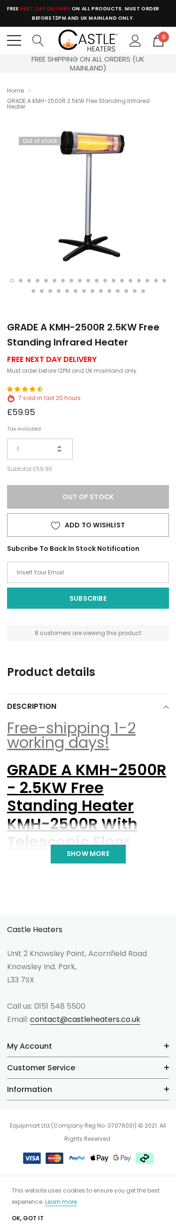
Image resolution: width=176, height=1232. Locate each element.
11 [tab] (97, 280)
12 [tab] (105, 280)
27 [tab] (92, 291)
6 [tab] (54, 280)
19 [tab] (164, 280)
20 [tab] (33, 291)
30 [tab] (118, 291)
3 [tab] (29, 280)
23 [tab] (59, 291)
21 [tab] (42, 291)
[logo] (88, 40)
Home (15, 90)
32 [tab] (135, 291)
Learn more (61, 1202)
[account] (135, 40)
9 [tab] (80, 280)
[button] (25, 389)
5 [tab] (46, 280)
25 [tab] (75, 291)
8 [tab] (71, 280)
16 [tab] (139, 280)
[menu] (14, 40)
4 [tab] (37, 280)
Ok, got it (28, 1218)
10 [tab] (88, 280)
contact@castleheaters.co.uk (85, 1019)
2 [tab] (21, 280)
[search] (38, 40)
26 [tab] (84, 291)
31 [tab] (126, 291)
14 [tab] (122, 280)
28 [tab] (101, 291)
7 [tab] (63, 280)
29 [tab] (109, 291)
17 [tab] (147, 280)
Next (162, 63)
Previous (14, 63)
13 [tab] (113, 280)
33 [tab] (143, 291)
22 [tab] (50, 291)
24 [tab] (67, 291)
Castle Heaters (34, 930)
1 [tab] (12, 280)
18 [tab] (156, 280)
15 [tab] (130, 280)
